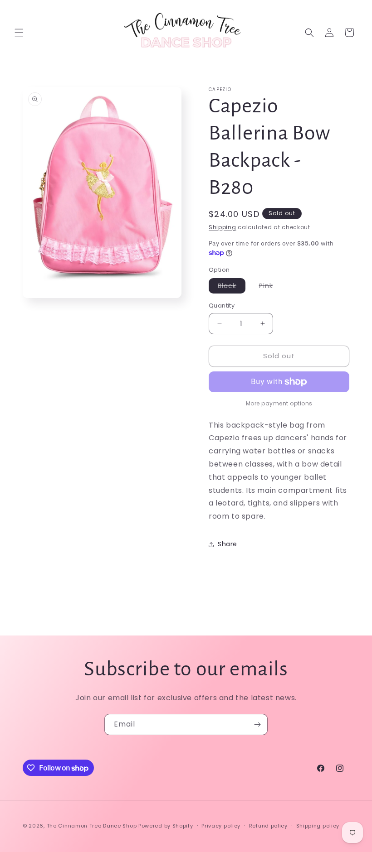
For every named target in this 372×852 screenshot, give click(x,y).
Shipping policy (318, 825)
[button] (19, 33)
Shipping (222, 227)
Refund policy (268, 825)
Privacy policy (220, 825)
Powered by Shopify (165, 825)
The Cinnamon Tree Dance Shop (92, 825)
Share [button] (227, 544)
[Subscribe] (257, 724)
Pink (270, 287)
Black (231, 287)
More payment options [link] (279, 403)
